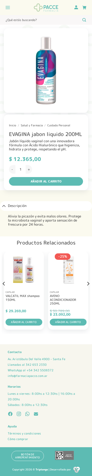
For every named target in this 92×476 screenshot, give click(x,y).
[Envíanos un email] (36, 414)
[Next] (88, 292)
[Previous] (4, 292)
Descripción (17, 205)
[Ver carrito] (84, 7)
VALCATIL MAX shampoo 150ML (23, 298)
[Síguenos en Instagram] (18, 414)
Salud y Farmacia (32, 125)
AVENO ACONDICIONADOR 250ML (63, 299)
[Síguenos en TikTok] (27, 414)
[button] (7, 7)
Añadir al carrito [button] (24, 322)
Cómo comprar (18, 439)
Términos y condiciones (24, 433)
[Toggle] (4, 206)
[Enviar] (84, 20)
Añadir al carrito (46, 181)
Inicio (12, 125)
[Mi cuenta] (76, 8)
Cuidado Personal (58, 125)
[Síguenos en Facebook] (10, 414)
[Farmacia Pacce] (46, 7)
